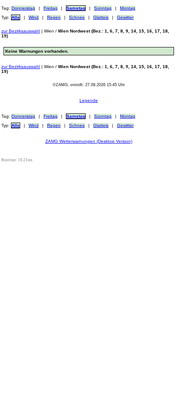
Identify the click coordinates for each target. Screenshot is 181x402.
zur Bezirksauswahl (20, 31)
